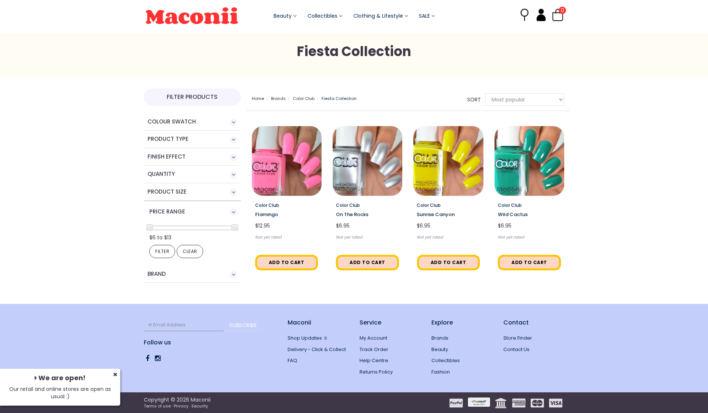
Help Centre (374, 360)
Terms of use (157, 406)
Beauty (283, 16)
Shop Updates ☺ (308, 337)
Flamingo (266, 214)
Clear (190, 251)
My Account (373, 337)
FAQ (292, 360)
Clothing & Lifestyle (379, 16)
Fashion (440, 371)
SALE (425, 16)
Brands (278, 98)
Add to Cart (287, 262)
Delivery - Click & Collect (317, 349)
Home (258, 98)
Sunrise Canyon (436, 214)
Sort (473, 99)
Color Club (304, 98)
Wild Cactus (513, 214)
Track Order (374, 349)
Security (199, 406)
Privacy (181, 406)
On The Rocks (352, 214)
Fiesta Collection (339, 98)
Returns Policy (376, 371)
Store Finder (517, 337)
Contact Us (516, 349)
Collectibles (323, 16)
